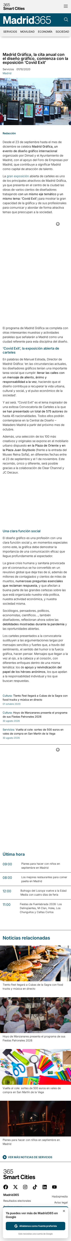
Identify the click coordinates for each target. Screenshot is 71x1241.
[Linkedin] (44, 1187)
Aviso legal (61, 1202)
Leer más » (8, 993)
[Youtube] (54, 1187)
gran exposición (18, 176)
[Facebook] (5, 1187)
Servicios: (9, 729)
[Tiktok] (35, 1187)
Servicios (10, 31)
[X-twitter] (15, 1187)
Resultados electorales (17, 1200)
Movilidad (27, 31)
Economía (45, 31)
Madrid (7, 73)
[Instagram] (25, 1187)
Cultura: (7, 695)
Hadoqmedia (60, 1196)
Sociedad (62, 31)
